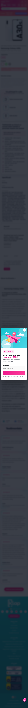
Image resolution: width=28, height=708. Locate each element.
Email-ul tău (6, 365)
